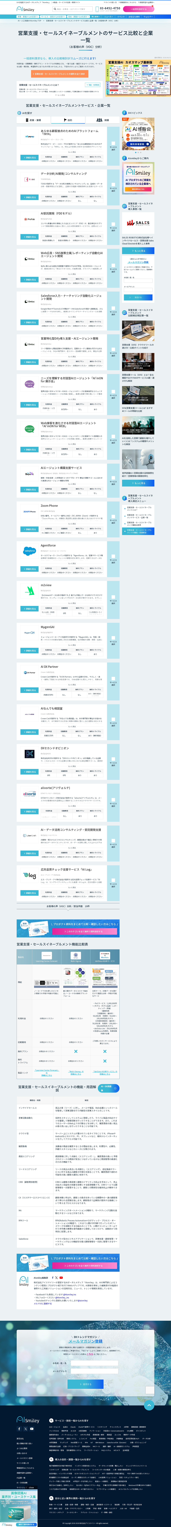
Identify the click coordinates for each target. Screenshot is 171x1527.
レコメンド (83, 1438)
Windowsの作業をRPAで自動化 (140, 1485)
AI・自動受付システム (122, 1446)
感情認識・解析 (98, 1434)
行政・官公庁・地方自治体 (132, 1504)
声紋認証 (135, 1446)
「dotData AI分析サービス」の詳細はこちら (105, 1072)
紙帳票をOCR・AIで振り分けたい (82, 1489)
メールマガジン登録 (24, 1458)
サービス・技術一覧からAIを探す (72, 1420)
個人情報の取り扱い (24, 1443)
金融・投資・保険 (71, 1504)
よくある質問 (22, 1448)
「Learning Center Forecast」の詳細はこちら (46, 1072)
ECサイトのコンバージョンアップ (87, 1473)
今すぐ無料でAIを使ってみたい (138, 1473)
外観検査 (119, 1438)
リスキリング (102, 1427)
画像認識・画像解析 (138, 1427)
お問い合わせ (22, 1453)
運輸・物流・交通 (87, 1504)
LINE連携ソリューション (108, 1477)
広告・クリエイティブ (71, 1446)
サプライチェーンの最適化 (106, 1489)
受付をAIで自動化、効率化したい (61, 1485)
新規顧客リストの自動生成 (59, 1477)
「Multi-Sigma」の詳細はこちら (76, 1072)
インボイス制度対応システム (85, 1466)
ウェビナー (148, 16)
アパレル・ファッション (90, 1512)
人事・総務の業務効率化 (122, 1469)
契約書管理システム (74, 1450)
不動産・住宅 (134, 1508)
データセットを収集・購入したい (111, 1466)
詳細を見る (31, 157)
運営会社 (20, 1438)
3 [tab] (140, 152)
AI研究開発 (53, 1442)
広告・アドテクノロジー (74, 1508)
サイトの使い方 (111, 2)
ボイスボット (141, 1431)
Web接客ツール (76, 1442)
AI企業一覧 (21, 1477)
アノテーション (95, 1431)
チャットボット (115, 1427)
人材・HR (123, 1508)
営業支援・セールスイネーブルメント (75, 1469)
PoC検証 (93, 1438)
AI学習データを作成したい (82, 1481)
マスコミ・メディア (56, 1512)
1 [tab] (135, 152)
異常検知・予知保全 (106, 1438)
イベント (121, 16)
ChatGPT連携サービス (86, 1427)
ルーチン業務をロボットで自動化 (83, 1477)
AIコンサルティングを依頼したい (131, 1489)
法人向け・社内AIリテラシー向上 (88, 1485)
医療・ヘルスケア (110, 1508)
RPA (86, 1442)
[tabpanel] (138, 134)
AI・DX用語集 (22, 1482)
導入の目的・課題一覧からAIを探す (73, 1459)
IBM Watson (100, 1442)
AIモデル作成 (85, 1434)
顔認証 (109, 1434)
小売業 (88, 1508)
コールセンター (72, 1512)
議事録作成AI (54, 1434)
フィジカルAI (54, 1431)
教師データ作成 (129, 1434)
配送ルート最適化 (101, 1481)
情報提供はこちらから (128, 2)
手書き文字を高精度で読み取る (114, 1485)
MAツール (96, 1446)
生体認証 (126, 1450)
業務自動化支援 (55, 1446)
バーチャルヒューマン (69, 1434)
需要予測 (64, 1431)
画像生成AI (86, 1446)
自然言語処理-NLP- (133, 1438)
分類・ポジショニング (138, 1442)
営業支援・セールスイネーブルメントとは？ (139, 508)
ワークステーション (91, 1450)
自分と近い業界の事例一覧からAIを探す (75, 1498)
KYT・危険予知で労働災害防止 (113, 1473)
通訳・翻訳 (107, 1446)
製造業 (117, 1504)
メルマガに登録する (43, 1303)
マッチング (64, 1442)
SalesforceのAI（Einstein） (117, 1442)
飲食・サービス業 (55, 1504)
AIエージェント (54, 1427)
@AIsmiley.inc (69, 1294)
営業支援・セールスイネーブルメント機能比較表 (139, 523)
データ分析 (146, 1438)
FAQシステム (106, 1450)
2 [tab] (138, 152)
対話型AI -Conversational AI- (113, 1431)
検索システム (71, 1438)
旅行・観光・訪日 (55, 1508)
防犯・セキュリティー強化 (129, 1477)
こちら (90, 1354)
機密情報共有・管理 (56, 1450)
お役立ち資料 (134, 16)
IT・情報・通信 (106, 1512)
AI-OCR (73, 1431)
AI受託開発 (83, 1431)
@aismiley (83, 1300)
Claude (73, 1427)
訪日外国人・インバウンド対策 (60, 1473)
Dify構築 (130, 1431)
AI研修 (126, 1427)
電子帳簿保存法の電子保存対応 (60, 1466)
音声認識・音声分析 (56, 1438)
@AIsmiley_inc (62, 1297)
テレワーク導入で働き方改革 (59, 1481)
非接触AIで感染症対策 (119, 1481)
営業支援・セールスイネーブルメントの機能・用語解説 (139, 531)
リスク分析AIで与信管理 (58, 1489)
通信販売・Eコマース (104, 1504)
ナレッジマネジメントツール (136, 1466)
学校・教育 (97, 1508)
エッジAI (118, 1434)
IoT (92, 1442)
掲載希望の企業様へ (147, 2)
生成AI (65, 1427)
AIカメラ (117, 1450)
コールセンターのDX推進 (101, 1469)
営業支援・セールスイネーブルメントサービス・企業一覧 (139, 516)
